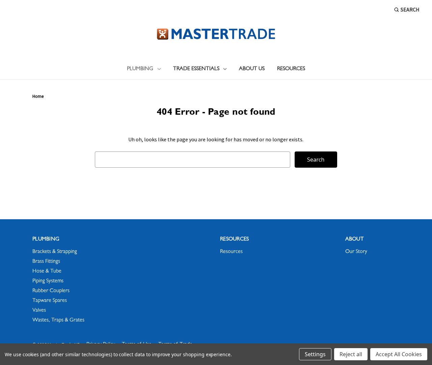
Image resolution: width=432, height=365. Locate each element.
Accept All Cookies (399, 354)
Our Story (356, 252)
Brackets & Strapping (54, 252)
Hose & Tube (46, 271)
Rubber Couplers (51, 291)
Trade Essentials (196, 69)
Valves (39, 310)
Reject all (351, 354)
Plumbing (140, 69)
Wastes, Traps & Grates (58, 320)
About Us (252, 69)
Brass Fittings (46, 261)
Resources (291, 69)
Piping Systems (47, 281)
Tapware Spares (49, 301)
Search (410, 9)
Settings (315, 354)
